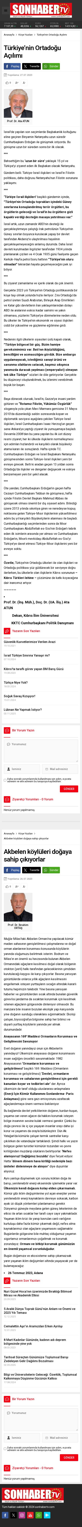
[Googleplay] (47, 1515)
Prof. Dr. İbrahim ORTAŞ (18, 926)
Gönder (54, 66)
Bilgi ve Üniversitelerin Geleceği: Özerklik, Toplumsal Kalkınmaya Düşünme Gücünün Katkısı (40, 1376)
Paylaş (15, 66)
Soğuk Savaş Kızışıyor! (19, 696)
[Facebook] (5, 1515)
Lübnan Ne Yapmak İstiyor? (23, 710)
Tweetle (34, 66)
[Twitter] (13, 1515)
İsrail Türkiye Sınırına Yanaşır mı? (27, 655)
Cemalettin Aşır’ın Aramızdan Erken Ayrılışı (33, 1326)
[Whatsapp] (38, 1515)
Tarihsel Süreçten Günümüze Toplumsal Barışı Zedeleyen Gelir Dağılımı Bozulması (36, 1359)
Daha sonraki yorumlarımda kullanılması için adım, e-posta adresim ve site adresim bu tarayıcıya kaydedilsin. (39, 780)
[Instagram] (22, 1515)
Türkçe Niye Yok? (16, 682)
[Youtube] (30, 1515)
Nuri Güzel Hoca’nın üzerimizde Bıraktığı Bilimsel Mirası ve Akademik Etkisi (38, 1293)
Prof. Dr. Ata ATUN (18, 121)
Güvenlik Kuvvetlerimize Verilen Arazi (29, 642)
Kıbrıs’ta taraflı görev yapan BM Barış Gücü (34, 669)
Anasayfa (9, 34)
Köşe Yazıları (25, 34)
